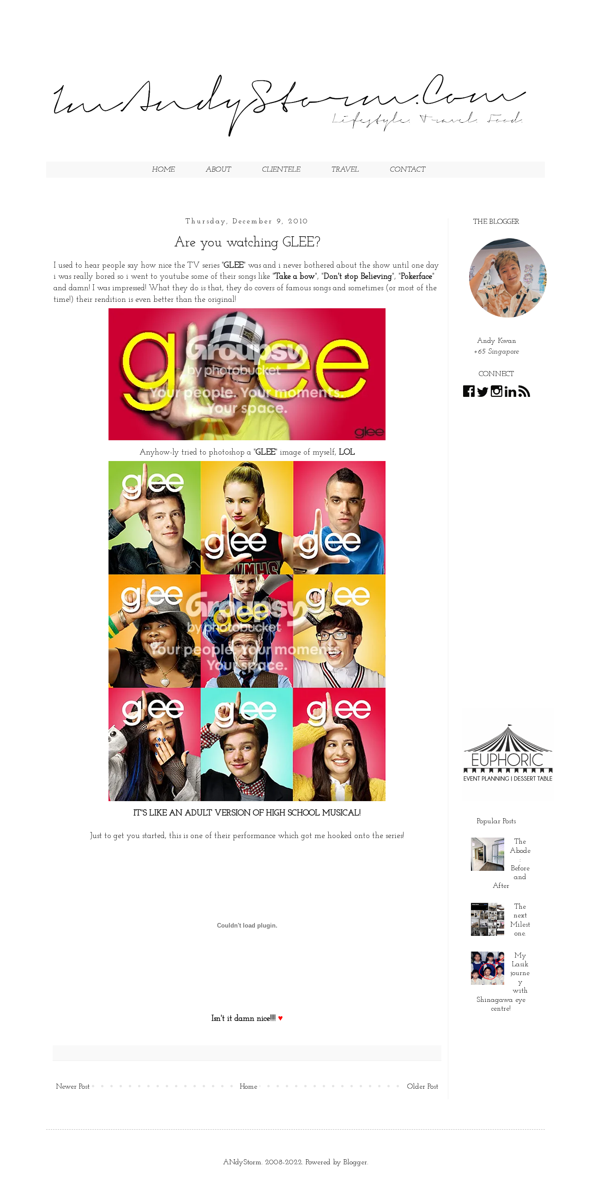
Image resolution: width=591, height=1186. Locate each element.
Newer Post (73, 1086)
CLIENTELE (281, 170)
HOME (163, 170)
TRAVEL (345, 170)
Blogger (355, 1162)
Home (248, 1086)
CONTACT (407, 170)
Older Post (422, 1086)
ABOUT (218, 170)
